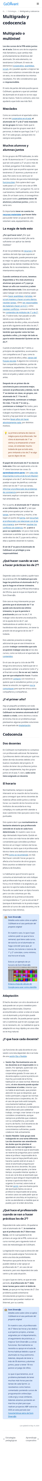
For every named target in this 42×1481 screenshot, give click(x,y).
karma (22, 518)
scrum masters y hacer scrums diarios (20, 299)
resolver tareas (9, 302)
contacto (17, 678)
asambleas (29, 65)
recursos (28, 251)
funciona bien (9, 182)
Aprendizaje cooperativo (31, 1439)
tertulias (28, 296)
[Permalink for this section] (22, 38)
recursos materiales (12, 214)
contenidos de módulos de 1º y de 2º (22, 312)
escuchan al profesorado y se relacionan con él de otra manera (20, 521)
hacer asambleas (15, 296)
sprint (15, 1186)
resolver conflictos (11, 309)
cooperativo (18, 65)
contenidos (8, 656)
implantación (24, 725)
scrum (5, 69)
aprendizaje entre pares (14, 472)
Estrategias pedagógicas (11, 1439)
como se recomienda (18, 855)
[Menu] (37, 3)
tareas (5, 514)
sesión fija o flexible (18, 1056)
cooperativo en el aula (21, 118)
